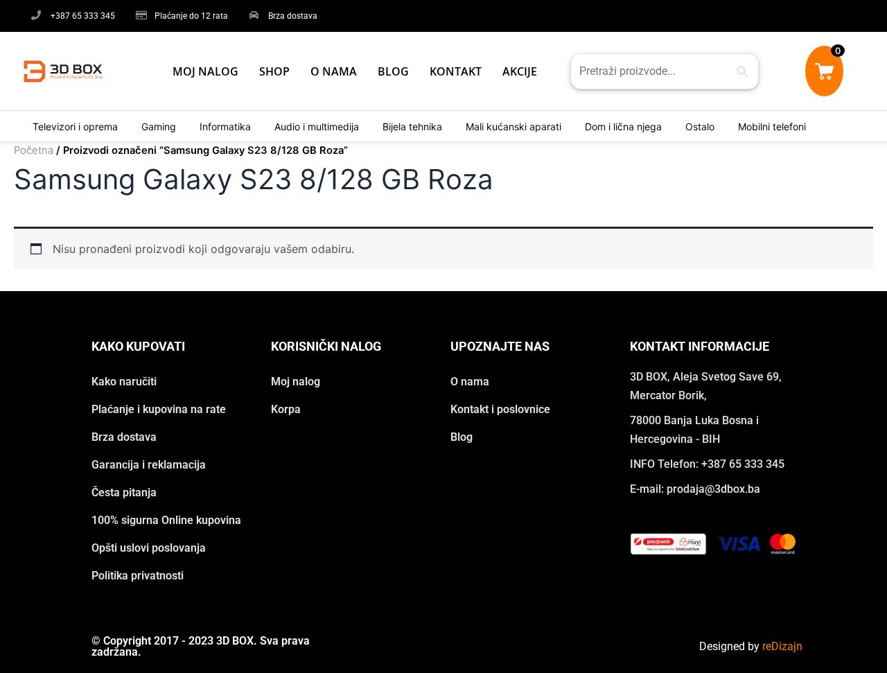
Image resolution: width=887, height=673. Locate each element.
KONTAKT (456, 71)
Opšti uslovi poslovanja (148, 547)
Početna (33, 150)
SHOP (274, 71)
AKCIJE (519, 71)
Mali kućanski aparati (513, 126)
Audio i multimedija (316, 126)
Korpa (286, 409)
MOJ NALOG (205, 71)
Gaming (158, 126)
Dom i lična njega (623, 126)
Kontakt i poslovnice (500, 409)
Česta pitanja (124, 492)
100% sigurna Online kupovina (166, 520)
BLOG (393, 71)
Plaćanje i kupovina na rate (158, 409)
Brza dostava (124, 437)
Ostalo (699, 126)
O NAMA (333, 71)
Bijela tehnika (412, 126)
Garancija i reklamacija (148, 464)
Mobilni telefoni (772, 126)
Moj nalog (295, 381)
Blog (461, 437)
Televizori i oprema (75, 126)
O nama (469, 381)
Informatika (225, 126)
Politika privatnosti (137, 575)
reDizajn (782, 646)
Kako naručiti (124, 381)
